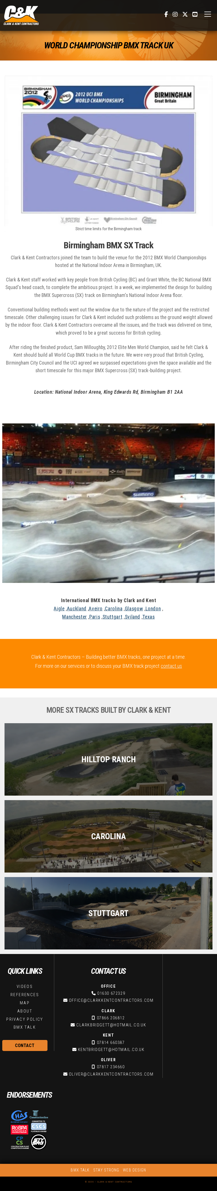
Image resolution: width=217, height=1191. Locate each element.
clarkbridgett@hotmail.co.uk (111, 1025)
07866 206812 (111, 1018)
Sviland (132, 617)
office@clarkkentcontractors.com (111, 1000)
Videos (25, 986)
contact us (171, 666)
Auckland (76, 608)
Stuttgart (113, 617)
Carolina (113, 608)
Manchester (74, 617)
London (153, 608)
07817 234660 (111, 1067)
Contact (24, 1045)
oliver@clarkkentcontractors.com (111, 1074)
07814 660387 (111, 1042)
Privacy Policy (24, 1019)
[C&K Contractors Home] (21, 15)
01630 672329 (111, 993)
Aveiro (96, 608)
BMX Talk (25, 1027)
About (24, 1011)
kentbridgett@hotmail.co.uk (111, 1049)
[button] (207, 14)
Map (25, 1003)
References (24, 994)
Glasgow (134, 608)
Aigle (59, 608)
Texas (148, 617)
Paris (94, 617)
